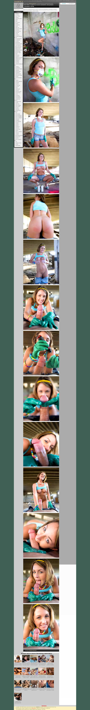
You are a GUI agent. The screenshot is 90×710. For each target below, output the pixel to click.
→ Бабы (15, 21)
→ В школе (16, 41)
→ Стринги (16, 125)
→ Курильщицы (17, 71)
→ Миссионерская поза (17, 78)
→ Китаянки (16, 61)
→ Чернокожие (17, 145)
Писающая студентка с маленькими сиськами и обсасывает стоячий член (50, 690)
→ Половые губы (17, 101)
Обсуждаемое (71, 3)
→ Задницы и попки (18, 57)
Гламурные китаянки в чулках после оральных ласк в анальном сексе (18, 677)
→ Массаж (16, 76)
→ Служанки (16, 120)
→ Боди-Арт (16, 27)
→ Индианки (16, 60)
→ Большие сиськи (18, 28)
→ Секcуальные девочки (17, 111)
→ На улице (16, 86)
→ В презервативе (18, 38)
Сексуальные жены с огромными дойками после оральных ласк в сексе (42, 677)
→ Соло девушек (17, 121)
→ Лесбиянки (17, 72)
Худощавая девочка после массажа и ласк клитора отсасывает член (34, 664)
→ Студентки (16, 126)
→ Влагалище (17, 42)
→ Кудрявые (16, 70)
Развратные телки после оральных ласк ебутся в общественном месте (26, 690)
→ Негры (16, 87)
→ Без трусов (17, 22)
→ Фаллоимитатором (18, 135)
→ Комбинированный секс (18, 64)
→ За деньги (16, 56)
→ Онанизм (16, 90)
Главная (18, 12)
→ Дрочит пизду (17, 52)
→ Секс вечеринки (18, 115)
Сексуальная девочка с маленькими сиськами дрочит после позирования (42, 690)
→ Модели (16, 80)
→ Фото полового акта (17, 140)
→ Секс (15, 112)
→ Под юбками (17, 96)
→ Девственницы (17, 47)
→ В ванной (16, 32)
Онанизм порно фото (32, 3)
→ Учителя (16, 134)
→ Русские (16, 107)
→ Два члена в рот (18, 46)
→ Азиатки (16, 17)
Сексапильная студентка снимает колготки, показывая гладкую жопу (50, 664)
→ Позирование (17, 97)
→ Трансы (16, 130)
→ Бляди (16, 26)
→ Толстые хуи (17, 129)
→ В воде (16, 33)
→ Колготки (16, 62)
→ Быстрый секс (17, 31)
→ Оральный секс (17, 91)
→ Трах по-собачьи (18, 131)
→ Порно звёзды (17, 105)
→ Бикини (16, 23)
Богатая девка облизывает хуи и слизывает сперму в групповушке (50, 677)
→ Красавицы (17, 67)
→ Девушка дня (17, 48)
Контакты (44, 705)
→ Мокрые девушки (18, 81)
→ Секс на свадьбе (18, 117)
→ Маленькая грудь (18, 75)
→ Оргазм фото (17, 92)
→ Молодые (16, 82)
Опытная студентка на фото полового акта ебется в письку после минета (34, 677)
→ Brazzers (16, 13)
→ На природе (17, 85)
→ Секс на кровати (18, 116)
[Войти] (18, 5)
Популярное (64, 3)
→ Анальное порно (18, 18)
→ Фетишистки (17, 136)
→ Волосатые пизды (18, 43)
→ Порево (16, 102)
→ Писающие (17, 95)
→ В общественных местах (18, 37)
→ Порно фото (17, 106)
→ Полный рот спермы (17, 100)
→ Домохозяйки (17, 51)
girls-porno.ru (34, 708)
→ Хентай (16, 144)
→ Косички (16, 66)
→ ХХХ (15, 141)
